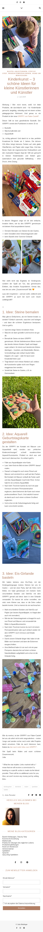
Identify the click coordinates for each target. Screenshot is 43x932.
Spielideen (6, 851)
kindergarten (8, 787)
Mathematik (6, 841)
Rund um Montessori (10, 847)
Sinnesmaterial (7, 849)
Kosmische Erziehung (10, 839)
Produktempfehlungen (19, 73)
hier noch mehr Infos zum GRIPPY (23, 747)
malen (26, 787)
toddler (6, 790)
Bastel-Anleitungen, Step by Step (14, 837)
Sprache (5, 853)
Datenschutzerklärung (26, 903)
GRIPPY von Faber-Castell (28, 116)
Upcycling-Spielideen (10, 855)
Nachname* (7, 896)
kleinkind (18, 787)
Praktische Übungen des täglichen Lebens (18, 843)
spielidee (35, 787)
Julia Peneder (10, 795)
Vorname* (6, 887)
